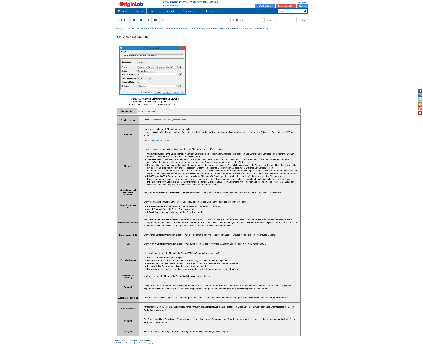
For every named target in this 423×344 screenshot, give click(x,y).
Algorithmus (183, 226)
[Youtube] (420, 113)
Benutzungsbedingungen (145, 343)
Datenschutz (129, 343)
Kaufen (302, 6)
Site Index (119, 343)
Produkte (123, 11)
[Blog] (420, 99)
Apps (138, 11)
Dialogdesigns (150, 111)
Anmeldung (303, 2)
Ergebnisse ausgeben (220, 331)
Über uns (209, 11)
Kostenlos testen (285, 6)
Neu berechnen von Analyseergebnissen (168, 120)
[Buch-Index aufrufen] (141, 20)
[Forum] (420, 104)
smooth (171, 104)
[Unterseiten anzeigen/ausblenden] (162, 20)
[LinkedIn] (420, 95)
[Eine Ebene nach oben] (148, 20)
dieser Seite (226, 28)
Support (170, 11)
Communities (189, 11)
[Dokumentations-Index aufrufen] (133, 20)
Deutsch (121, 20)
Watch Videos (265, 6)
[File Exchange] (420, 108)
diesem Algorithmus (281, 179)
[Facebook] (420, 90)
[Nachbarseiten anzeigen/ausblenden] (155, 20)
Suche (302, 20)
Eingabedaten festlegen (160, 140)
